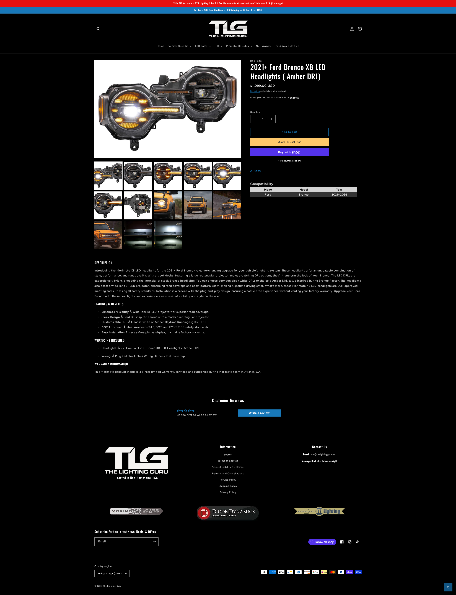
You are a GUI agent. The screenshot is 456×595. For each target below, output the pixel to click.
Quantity (255, 112)
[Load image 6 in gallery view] (108, 205)
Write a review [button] (259, 413)
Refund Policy (228, 479)
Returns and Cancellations (228, 473)
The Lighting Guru (112, 586)
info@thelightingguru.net (323, 454)
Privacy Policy (227, 492)
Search (228, 454)
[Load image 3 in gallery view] (168, 176)
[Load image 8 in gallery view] (168, 205)
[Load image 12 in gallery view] (138, 235)
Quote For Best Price (289, 142)
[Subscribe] (154, 541)
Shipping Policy (228, 486)
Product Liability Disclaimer (228, 467)
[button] (98, 29)
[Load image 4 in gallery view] (198, 176)
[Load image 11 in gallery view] (108, 235)
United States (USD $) (110, 573)
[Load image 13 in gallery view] (168, 235)
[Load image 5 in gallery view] (227, 176)
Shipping (255, 91)
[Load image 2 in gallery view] (138, 176)
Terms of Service (228, 460)
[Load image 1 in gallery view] (108, 176)
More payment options (289, 161)
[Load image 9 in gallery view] (198, 205)
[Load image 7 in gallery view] (138, 205)
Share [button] (257, 170)
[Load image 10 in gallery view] (227, 205)
